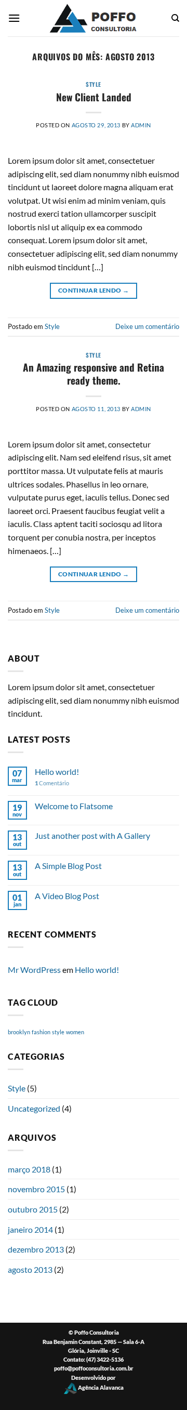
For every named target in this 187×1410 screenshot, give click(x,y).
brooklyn (19, 1032)
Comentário (52, 783)
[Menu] (14, 18)
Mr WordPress (34, 969)
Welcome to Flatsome (74, 806)
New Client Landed (93, 96)
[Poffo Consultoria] (93, 18)
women (75, 1032)
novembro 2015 (36, 1189)
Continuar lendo (93, 290)
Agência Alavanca (100, 1387)
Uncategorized (34, 1108)
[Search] (175, 18)
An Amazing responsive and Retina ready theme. (93, 374)
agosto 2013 (30, 1269)
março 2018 (29, 1169)
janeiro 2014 (30, 1229)
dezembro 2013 (36, 1249)
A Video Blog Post (67, 896)
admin (141, 125)
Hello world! (57, 771)
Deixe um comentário (147, 326)
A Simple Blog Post (68, 866)
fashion (41, 1032)
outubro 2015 (33, 1209)
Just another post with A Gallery (92, 835)
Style (93, 84)
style (58, 1032)
